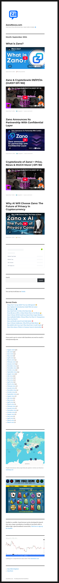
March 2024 (10, 404)
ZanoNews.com (14, 25)
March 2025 (10, 384)
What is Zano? (15, 43)
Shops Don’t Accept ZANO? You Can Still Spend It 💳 (22, 305)
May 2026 (10, 356)
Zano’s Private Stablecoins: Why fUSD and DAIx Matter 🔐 (23, 323)
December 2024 (11, 390)
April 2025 (10, 382)
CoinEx (23, 291)
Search (8, 277)
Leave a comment (28, 111)
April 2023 (10, 418)
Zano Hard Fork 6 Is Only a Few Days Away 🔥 (20, 311)
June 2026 (10, 354)
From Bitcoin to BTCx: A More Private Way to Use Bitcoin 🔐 (24, 313)
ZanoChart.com (35, 558)
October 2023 (11, 412)
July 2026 (10, 352)
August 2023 (10, 414)
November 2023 (11, 410)
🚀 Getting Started (20, 71)
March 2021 (10, 422)
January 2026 (11, 364)
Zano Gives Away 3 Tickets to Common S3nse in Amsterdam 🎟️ (25, 327)
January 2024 (11, 408)
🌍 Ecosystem (19, 111)
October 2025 (11, 370)
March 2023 (10, 420)
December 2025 (11, 366)
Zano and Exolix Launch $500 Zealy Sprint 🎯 (20, 321)
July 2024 (10, 398)
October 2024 (11, 392)
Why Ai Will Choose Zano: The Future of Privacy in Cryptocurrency (24, 206)
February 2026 (11, 362)
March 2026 (10, 360)
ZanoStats (10, 571)
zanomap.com (9, 469)
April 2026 (10, 358)
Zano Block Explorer (13, 569)
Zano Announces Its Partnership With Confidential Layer (24, 122)
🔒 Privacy (18, 237)
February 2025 (11, 386)
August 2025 (10, 374)
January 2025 (11, 388)
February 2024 (11, 406)
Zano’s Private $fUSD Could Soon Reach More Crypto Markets (24, 315)
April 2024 (10, 402)
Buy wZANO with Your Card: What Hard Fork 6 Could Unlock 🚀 (25, 325)
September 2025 (12, 372)
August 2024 (10, 396)
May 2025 (10, 380)
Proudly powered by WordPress (21, 578)
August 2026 (11, 350)
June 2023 (10, 416)
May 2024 (10, 400)
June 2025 (10, 378)
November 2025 (11, 368)
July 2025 (10, 376)
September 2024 (12, 394)
